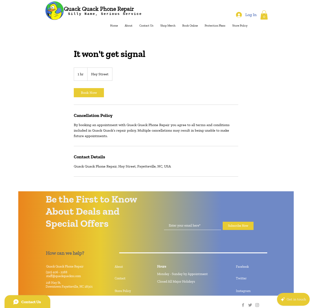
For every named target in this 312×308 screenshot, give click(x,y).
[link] (89, 92)
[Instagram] (257, 305)
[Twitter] (250, 305)
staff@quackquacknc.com (63, 276)
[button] (264, 15)
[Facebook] (243, 305)
